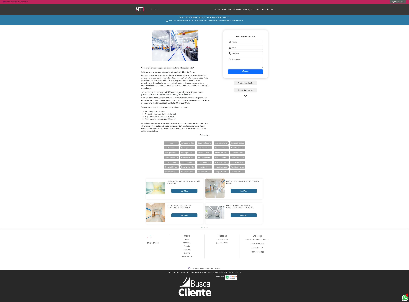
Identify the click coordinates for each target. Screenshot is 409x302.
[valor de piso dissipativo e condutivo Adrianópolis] (155, 212)
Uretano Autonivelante (238, 172)
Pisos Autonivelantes (222, 157)
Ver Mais (184, 191)
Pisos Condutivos (238, 157)
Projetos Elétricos (171, 167)
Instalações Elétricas (188, 148)
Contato (261, 9)
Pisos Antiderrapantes (205, 157)
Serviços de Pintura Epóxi (222, 172)
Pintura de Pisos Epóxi (205, 153)
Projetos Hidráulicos (188, 167)
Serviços (248, 9)
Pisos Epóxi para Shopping (205, 162)
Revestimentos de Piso (238, 167)
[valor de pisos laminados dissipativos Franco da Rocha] (215, 212)
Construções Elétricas (188, 143)
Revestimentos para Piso (205, 172)
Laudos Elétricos (221, 148)
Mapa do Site (187, 256)
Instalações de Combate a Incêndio (172, 148)
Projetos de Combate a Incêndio (222, 162)
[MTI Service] (146, 9)
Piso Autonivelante (171, 157)
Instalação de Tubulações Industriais (238, 143)
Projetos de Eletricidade (238, 162)
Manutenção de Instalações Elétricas (238, 148)
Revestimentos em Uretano (172, 172)
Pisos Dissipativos (171, 162)
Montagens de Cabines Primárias (172, 153)
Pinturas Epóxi (238, 153)
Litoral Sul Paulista (245, 90)
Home (217, 9)
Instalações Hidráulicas (205, 148)
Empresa (226, 9)
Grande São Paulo (245, 83)
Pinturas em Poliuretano (222, 153)
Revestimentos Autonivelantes (222, 167)
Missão (237, 9)
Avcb (171, 143)
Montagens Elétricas (188, 153)
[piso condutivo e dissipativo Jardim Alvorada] (155, 188)
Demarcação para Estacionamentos (205, 143)
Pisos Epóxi (188, 162)
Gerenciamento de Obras (222, 143)
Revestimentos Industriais (188, 172)
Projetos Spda (204, 167)
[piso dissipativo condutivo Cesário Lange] (215, 188)
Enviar (246, 72)
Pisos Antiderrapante (188, 157)
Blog (270, 9)
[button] (202, 228)
